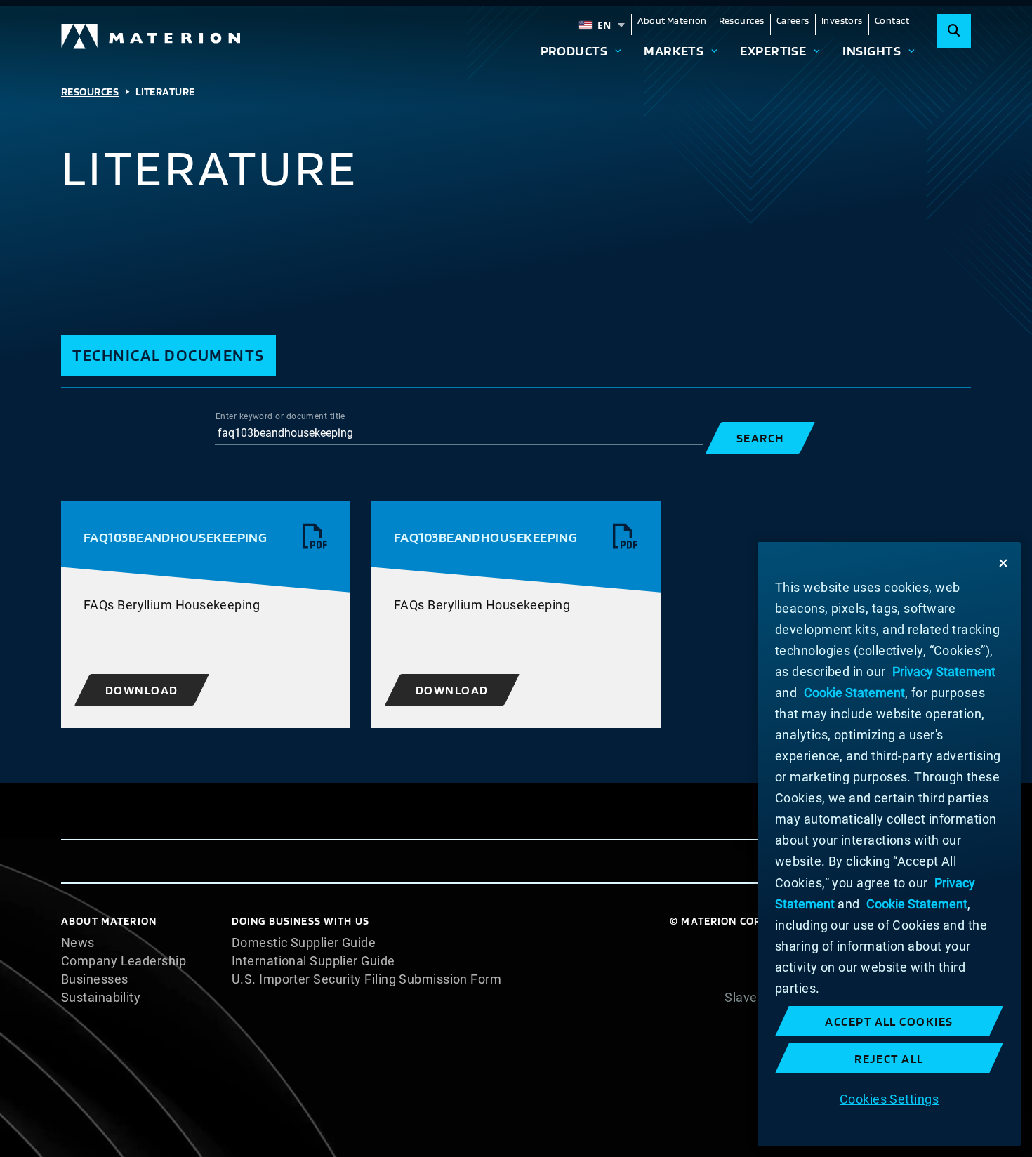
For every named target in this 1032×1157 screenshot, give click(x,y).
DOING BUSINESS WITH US (300, 920)
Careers (792, 20)
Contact (892, 20)
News (78, 943)
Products (574, 50)
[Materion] (151, 36)
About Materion (671, 20)
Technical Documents (168, 355)
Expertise (773, 50)
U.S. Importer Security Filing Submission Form (366, 979)
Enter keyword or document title (280, 416)
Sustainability (100, 998)
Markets (673, 50)
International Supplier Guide (313, 961)
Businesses (94, 979)
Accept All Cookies (889, 1021)
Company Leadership (123, 961)
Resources (742, 20)
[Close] (1003, 563)
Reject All (889, 1058)
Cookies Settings (889, 1098)
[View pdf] (315, 537)
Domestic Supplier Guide (304, 943)
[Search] (954, 31)
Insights (871, 50)
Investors (842, 20)
